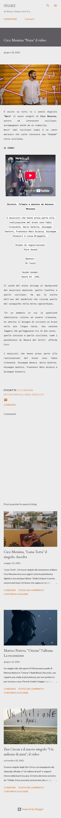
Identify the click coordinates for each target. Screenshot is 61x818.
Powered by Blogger (32, 809)
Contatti (29, 19)
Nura (28, 394)
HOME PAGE (10, 19)
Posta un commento (31, 590)
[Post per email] (6, 401)
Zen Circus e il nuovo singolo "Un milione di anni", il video (28, 751)
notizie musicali (14, 394)
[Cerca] (48, 5)
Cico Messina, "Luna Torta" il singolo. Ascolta (25, 554)
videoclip (38, 394)
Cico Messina (25, 390)
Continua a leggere (16, 594)
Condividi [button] (10, 404)
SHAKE (10, 5)
